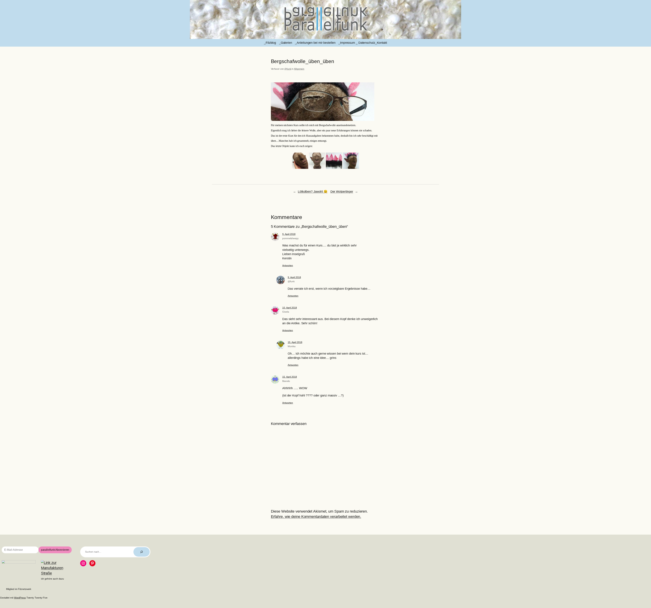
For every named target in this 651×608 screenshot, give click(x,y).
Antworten (287, 265)
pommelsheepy (290, 238)
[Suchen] (141, 552)
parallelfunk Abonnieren (55, 549)
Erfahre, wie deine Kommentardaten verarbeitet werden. (316, 516)
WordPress (20, 597)
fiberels (286, 381)
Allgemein (299, 68)
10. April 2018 (289, 307)
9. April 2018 (288, 234)
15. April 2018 (295, 342)
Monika (291, 346)
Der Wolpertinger (341, 191)
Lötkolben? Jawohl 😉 (312, 191)
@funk (287, 68)
